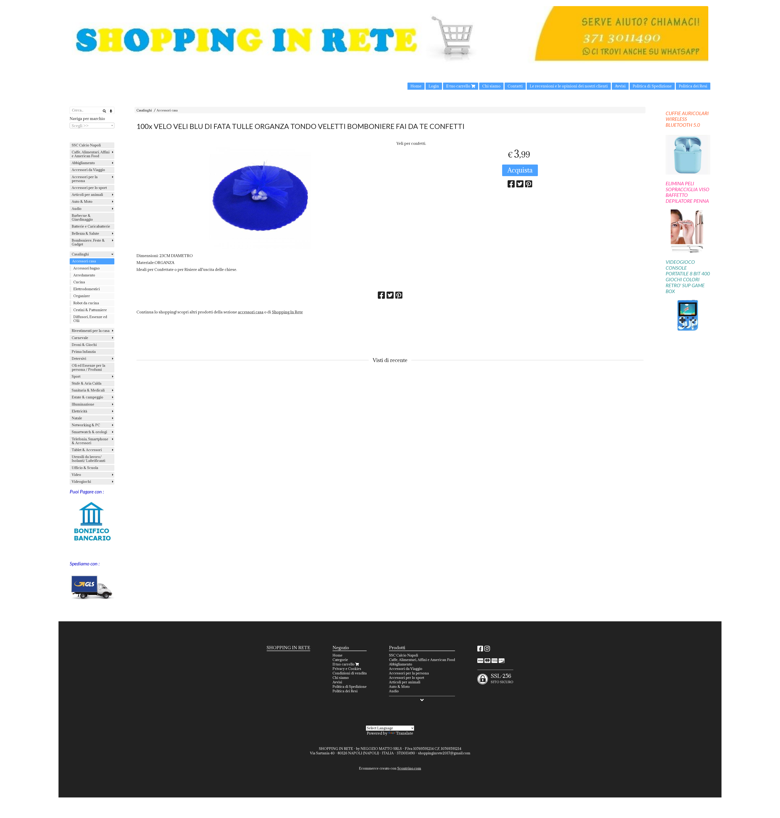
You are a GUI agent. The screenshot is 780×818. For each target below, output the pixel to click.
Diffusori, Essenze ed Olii (90, 319)
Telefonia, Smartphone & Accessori (90, 441)
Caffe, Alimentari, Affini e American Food (90, 154)
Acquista (520, 170)
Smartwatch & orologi (89, 432)
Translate (404, 733)
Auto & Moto (82, 201)
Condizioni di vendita (350, 673)
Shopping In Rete (287, 312)
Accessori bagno (86, 268)
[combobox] (92, 125)
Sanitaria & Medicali (88, 390)
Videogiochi (81, 481)
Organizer (81, 296)
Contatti (515, 86)
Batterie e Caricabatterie (91, 226)
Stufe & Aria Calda (86, 383)
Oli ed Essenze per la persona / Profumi (88, 367)
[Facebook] (480, 650)
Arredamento (84, 275)
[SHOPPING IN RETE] (390, 48)
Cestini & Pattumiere (90, 310)
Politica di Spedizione (652, 86)
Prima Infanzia (84, 351)
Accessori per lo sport (89, 187)
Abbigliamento (83, 163)
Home (416, 86)
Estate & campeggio (87, 397)
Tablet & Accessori (87, 450)
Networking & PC (86, 425)
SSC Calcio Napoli (86, 145)
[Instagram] (487, 650)
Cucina (79, 282)
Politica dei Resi (693, 86)
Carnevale (80, 338)
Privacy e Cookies (347, 668)
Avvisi (620, 86)
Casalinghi (144, 110)
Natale (77, 418)
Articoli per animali (87, 194)
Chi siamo (491, 86)
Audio (76, 208)
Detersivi (79, 358)
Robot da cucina (86, 303)
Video (76, 474)
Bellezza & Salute (85, 233)
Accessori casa (167, 110)
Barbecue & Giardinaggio (82, 217)
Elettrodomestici (86, 289)
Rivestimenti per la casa (90, 330)
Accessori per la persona (85, 179)
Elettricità (79, 411)
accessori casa (250, 312)
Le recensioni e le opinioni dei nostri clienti (569, 86)
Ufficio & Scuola (85, 468)
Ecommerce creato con (390, 768)
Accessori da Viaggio (88, 170)
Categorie (340, 660)
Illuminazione (83, 404)
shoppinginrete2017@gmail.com (444, 753)
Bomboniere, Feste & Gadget (88, 242)
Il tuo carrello (458, 86)
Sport (76, 376)
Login (434, 86)
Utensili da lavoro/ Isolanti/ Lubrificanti (88, 459)
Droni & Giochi (84, 344)
